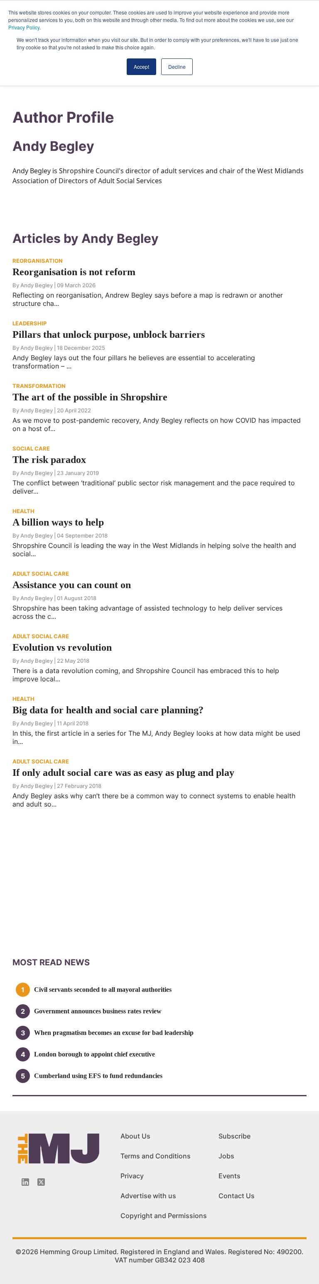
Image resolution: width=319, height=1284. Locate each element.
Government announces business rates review (98, 1011)
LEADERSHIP (29, 323)
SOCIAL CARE (31, 448)
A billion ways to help (58, 522)
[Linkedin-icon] (25, 1182)
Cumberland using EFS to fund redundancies (98, 1075)
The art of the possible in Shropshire (89, 397)
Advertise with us (148, 1196)
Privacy (132, 1176)
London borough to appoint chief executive (94, 1054)
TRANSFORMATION (39, 386)
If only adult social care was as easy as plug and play (123, 772)
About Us (135, 1136)
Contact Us (236, 1196)
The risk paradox (49, 459)
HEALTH (23, 511)
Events (229, 1176)
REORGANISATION (37, 260)
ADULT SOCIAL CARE (40, 573)
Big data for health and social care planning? (108, 710)
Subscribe (234, 1136)
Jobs (226, 1156)
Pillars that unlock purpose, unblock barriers (108, 334)
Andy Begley (36, 285)
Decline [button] (177, 66)
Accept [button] (141, 66)
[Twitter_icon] (41, 1182)
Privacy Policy (23, 27)
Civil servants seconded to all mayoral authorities (103, 989)
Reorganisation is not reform (73, 271)
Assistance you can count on (71, 584)
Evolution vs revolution (62, 647)
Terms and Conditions (155, 1156)
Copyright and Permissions (163, 1215)
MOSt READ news (51, 962)
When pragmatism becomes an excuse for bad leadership (114, 1032)
